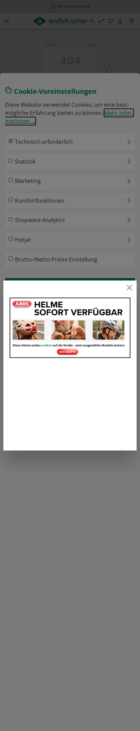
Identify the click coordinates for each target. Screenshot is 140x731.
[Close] (130, 287)
